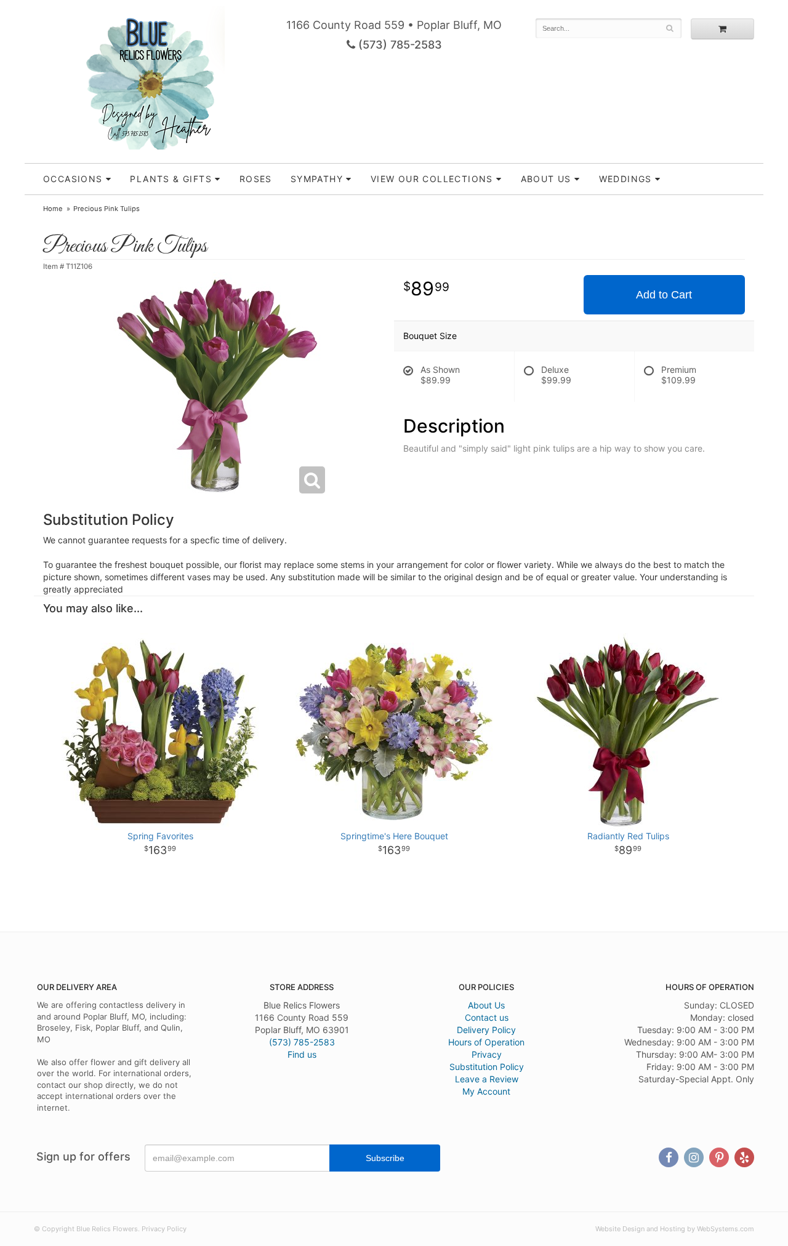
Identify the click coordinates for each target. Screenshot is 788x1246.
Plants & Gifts (171, 179)
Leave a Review (486, 1079)
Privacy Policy (164, 1228)
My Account (486, 1091)
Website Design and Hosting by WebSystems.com (674, 1228)
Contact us (487, 1017)
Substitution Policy (486, 1066)
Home (53, 208)
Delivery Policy (486, 1029)
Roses (255, 179)
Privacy (487, 1054)
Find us (301, 1054)
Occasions (73, 179)
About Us (486, 1005)
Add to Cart (664, 295)
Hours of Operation (486, 1042)
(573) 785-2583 (398, 44)
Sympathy (317, 179)
